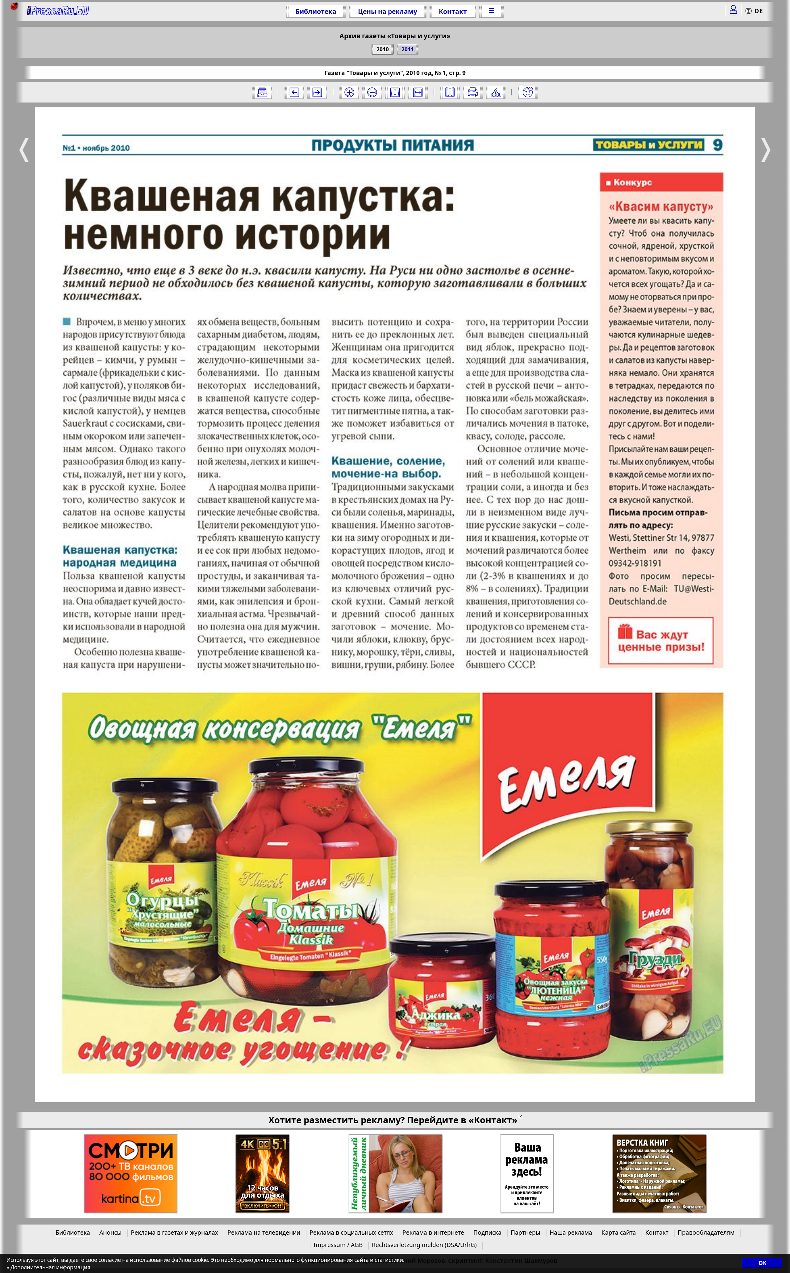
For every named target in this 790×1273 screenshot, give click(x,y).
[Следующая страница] (317, 92)
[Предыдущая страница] (294, 92)
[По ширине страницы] (418, 92)
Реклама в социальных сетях (351, 1232)
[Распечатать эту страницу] (473, 92)
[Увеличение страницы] (349, 92)
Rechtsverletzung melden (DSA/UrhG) (424, 1245)
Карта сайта (618, 1232)
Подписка (487, 1232)
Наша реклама (571, 1232)
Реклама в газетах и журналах (174, 1232)
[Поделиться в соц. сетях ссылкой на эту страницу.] (495, 92)
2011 (407, 49)
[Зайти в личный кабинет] (733, 10)
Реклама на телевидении (263, 1232)
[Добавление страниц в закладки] (528, 92)
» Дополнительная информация (48, 1267)
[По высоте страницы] (395, 92)
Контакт (453, 11)
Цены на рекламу (387, 11)
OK (762, 1263)
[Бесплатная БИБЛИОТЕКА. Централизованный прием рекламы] (58, 11)
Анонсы (110, 1232)
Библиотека (315, 11)
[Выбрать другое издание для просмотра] (262, 92)
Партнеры (525, 1232)
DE (758, 10)
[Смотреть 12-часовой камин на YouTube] (263, 1174)
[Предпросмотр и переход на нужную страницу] (450, 92)
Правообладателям (706, 1232)
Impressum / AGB (338, 1245)
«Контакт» (493, 1120)
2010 (382, 49)
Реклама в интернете (433, 1232)
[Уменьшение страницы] (372, 92)
